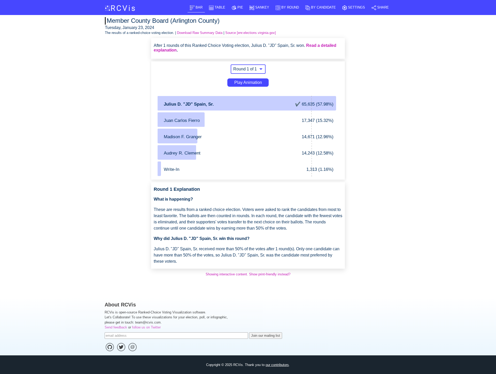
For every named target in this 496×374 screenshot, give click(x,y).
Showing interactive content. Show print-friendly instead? (248, 274)
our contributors (277, 365)
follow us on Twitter (146, 327)
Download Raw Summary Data (199, 33)
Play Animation (248, 82)
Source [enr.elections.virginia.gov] (250, 33)
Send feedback (116, 327)
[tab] (196, 7)
